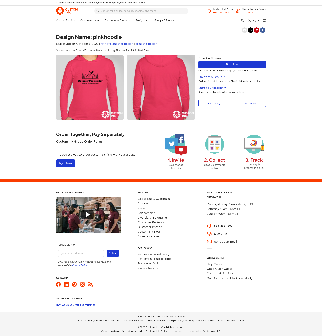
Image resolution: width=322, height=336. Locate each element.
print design (146, 44)
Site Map (182, 316)
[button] (254, 12)
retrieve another (117, 44)
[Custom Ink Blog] (90, 286)
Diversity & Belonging (152, 217)
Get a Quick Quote (220, 269)
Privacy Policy (136, 320)
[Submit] (98, 11)
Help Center (215, 264)
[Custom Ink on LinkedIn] (66, 286)
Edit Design (214, 103)
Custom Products (144, 316)
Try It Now (65, 163)
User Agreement (183, 320)
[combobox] (141, 11)
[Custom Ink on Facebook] (58, 286)
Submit (113, 253)
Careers (143, 203)
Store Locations (148, 236)
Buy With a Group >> (212, 77)
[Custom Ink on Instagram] (82, 286)
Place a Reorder (149, 268)
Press (141, 208)
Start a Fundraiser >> (212, 88)
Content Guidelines (220, 273)
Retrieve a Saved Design (154, 254)
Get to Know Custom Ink (154, 199)
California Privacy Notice (159, 320)
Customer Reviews (151, 222)
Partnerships (146, 213)
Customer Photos (150, 227)
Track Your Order (149, 263)
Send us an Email (225, 241)
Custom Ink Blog (149, 231)
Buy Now (232, 64)
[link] (67, 11)
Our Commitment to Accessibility (230, 278)
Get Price (250, 103)
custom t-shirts (119, 320)
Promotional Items (166, 316)
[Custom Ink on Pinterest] (74, 286)
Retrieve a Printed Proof (154, 259)
